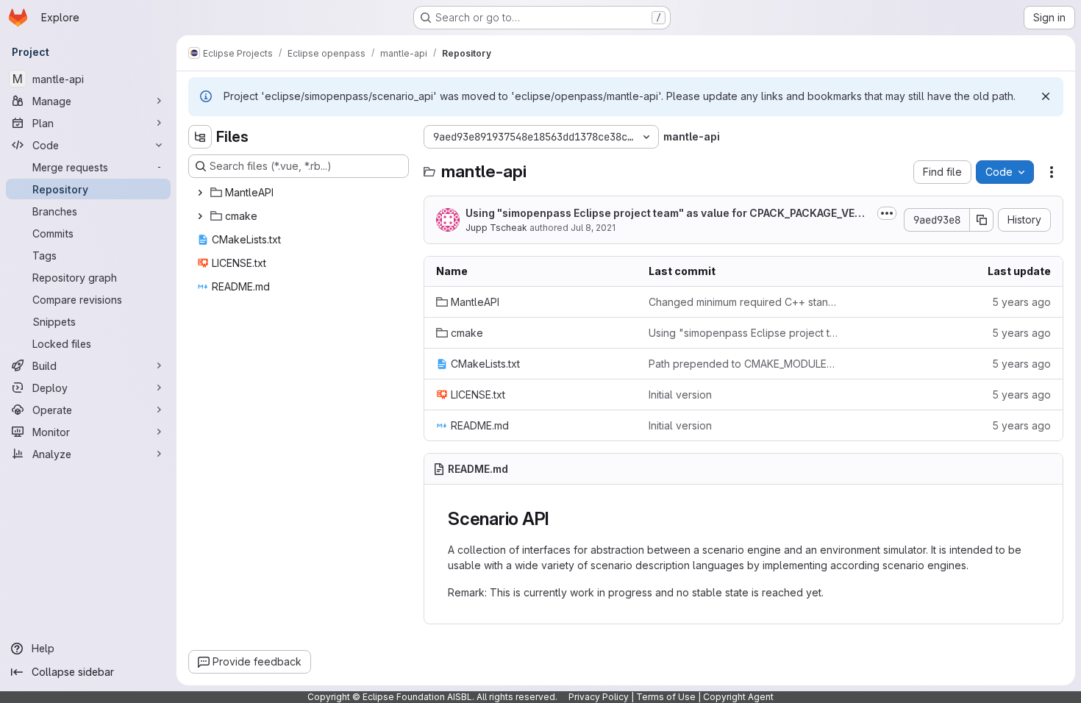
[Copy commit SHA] (981, 220)
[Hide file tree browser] (200, 137)
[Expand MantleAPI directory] (200, 192)
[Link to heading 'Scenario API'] (558, 518)
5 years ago (1021, 302)
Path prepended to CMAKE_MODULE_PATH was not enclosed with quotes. (743, 363)
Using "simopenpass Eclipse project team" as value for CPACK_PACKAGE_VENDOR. (667, 214)
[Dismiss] (1046, 96)
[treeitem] (300, 192)
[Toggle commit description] (886, 213)
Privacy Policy (598, 696)
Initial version (680, 394)
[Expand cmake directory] (200, 216)
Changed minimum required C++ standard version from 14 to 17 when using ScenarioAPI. (743, 302)
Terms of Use (666, 696)
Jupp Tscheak (496, 227)
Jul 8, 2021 (593, 227)
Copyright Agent (738, 696)
